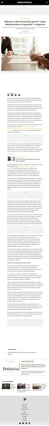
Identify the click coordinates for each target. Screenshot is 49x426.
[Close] (32, 204)
